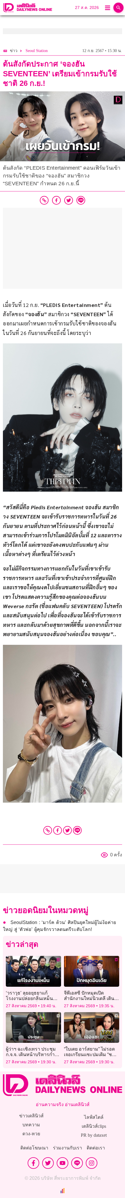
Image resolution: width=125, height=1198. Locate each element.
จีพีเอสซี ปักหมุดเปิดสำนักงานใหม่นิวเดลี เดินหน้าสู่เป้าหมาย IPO (89, 998)
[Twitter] (67, 830)
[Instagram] (91, 1163)
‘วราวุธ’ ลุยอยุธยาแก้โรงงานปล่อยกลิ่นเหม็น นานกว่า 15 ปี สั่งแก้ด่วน (30, 998)
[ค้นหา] (118, 8)
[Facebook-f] (33, 1163)
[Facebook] (57, 830)
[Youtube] (62, 1163)
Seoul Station (37, 51)
